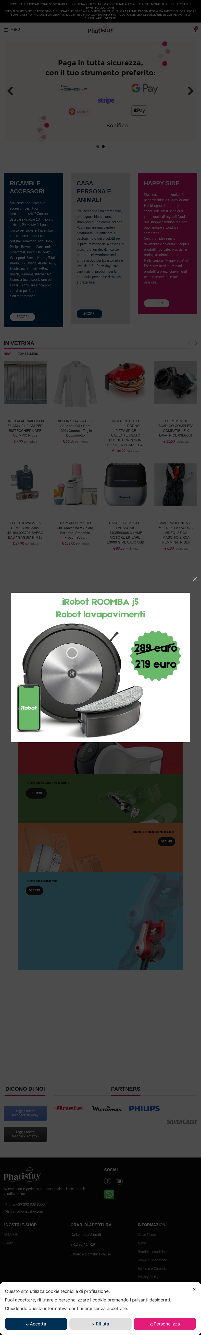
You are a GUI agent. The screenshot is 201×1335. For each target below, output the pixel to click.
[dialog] (100, 1308)
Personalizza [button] (167, 1323)
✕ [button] (194, 1289)
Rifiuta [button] (102, 1323)
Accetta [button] (38, 1323)
